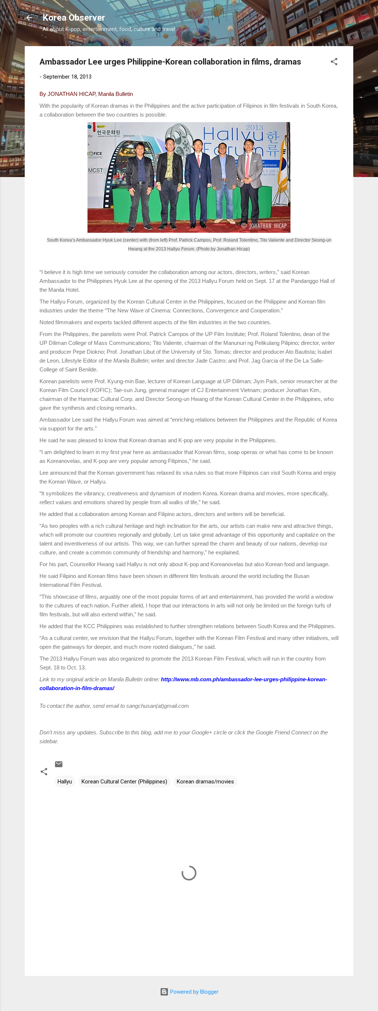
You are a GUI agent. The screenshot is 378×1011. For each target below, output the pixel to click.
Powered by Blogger (194, 992)
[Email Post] (58, 767)
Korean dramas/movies (205, 781)
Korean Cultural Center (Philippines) (124, 781)
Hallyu (65, 781)
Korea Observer (73, 18)
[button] (334, 63)
